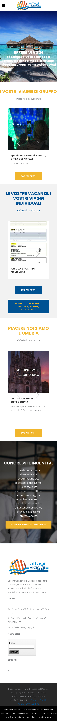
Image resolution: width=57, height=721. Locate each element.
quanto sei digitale (1, 707)
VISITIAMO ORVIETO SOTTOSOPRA (23, 400)
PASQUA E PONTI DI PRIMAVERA (23, 270)
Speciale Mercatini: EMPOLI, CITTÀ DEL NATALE (28, 157)
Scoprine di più (37, 717)
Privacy (34, 700)
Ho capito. (47, 717)
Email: (12, 643)
